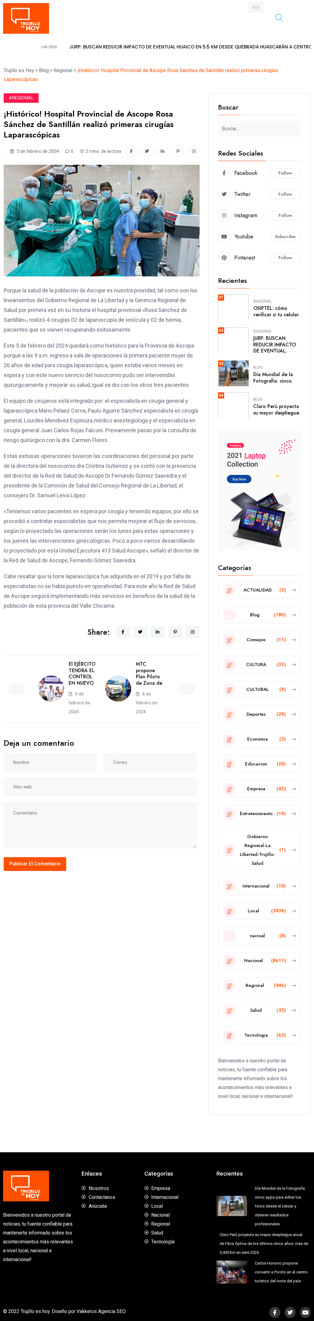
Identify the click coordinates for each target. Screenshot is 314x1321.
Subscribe (285, 236)
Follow (285, 173)
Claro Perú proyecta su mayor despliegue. (276, 409)
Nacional (262, 301)
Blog (257, 367)
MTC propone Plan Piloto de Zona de (149, 673)
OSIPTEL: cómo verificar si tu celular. (276, 311)
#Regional (21, 97)
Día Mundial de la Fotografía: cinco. (273, 377)
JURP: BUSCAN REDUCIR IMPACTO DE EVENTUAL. (274, 345)
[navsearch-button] (276, 18)
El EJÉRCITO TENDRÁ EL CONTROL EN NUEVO (82, 673)
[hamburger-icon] (256, 7)
